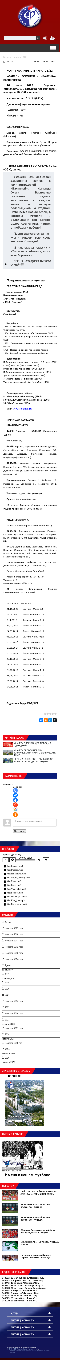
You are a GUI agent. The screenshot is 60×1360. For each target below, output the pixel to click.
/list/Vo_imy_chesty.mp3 (17, 877)
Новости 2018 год (13, 1043)
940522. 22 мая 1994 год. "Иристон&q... (23, 1278)
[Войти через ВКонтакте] (15, 795)
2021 (25, 57)
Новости (17, 57)
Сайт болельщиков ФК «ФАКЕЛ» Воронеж (21, 1347)
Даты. (8, 965)
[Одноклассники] (46, 720)
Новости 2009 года (14, 928)
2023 (7, 1019)
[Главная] (30, 16)
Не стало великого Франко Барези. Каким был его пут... (36, 1256)
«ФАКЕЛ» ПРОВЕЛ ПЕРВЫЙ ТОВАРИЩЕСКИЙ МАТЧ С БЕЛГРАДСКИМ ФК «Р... (35, 752)
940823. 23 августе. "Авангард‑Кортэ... (23, 1285)
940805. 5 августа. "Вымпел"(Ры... (20, 1290)
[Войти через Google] (15, 809)
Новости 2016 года (14, 1013)
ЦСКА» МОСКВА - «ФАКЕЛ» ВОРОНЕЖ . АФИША (35, 1205)
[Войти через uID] (15, 790)
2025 (7, 1049)
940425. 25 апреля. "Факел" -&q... (20, 1295)
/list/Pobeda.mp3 (13, 870)
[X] (55, 720)
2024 (7, 1034)
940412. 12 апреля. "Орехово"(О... (21, 1283)
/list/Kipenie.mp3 (13, 866)
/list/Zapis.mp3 (12, 881)
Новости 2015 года (14, 1001)
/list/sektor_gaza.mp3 (15, 896)
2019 (7, 982)
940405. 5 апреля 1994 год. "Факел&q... (23, 1280)
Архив (8, 922)
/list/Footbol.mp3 (13, 893)
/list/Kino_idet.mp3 (14, 900)
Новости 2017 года (14, 1028)
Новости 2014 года (14, 959)
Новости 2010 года (14, 934)
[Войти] (44, 39)
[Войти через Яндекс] (15, 804)
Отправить (19, 831)
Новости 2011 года (14, 940)
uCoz (37, 1349)
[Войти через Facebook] (15, 800)
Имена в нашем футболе (27, 1175)
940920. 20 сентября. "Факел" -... (20, 1300)
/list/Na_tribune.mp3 (15, 874)
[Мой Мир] (50, 720)
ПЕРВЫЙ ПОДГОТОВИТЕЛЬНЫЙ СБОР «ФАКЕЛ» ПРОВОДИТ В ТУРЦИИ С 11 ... (34, 760)
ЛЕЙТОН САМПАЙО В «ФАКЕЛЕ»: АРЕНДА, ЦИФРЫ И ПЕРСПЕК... (38, 1192)
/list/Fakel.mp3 (12, 885)
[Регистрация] (52, 39)
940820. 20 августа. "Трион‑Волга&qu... (24, 1288)
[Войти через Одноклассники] (15, 814)
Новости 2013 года (14, 953)
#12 (7, 974)
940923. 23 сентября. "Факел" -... (20, 1298)
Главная (7, 57)
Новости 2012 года (14, 946)
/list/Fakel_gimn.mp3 (15, 904)
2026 (7, 1057)
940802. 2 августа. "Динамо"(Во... (20, 1293)
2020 (7, 988)
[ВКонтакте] (41, 720)
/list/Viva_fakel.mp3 (15, 889)
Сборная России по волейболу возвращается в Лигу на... (37, 1231)
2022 (7, 1007)
